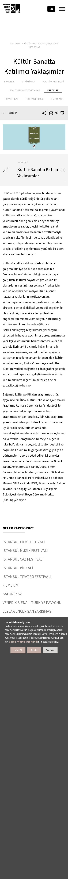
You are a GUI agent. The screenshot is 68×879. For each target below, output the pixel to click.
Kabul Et (18, 650)
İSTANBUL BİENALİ (18, 568)
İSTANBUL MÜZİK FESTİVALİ (25, 550)
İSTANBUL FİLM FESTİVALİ (24, 542)
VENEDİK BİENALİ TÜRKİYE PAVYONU (32, 602)
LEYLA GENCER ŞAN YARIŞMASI (27, 611)
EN (51, 9)
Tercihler (50, 650)
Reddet (34, 650)
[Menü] (62, 9)
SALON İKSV (12, 594)
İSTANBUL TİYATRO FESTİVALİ (27, 576)
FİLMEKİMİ (11, 585)
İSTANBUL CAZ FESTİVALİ (23, 559)
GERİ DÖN (13, 113)
